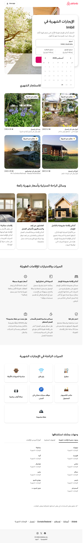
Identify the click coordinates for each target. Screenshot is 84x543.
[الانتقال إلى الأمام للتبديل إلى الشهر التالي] (45, 58)
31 (62, 85)
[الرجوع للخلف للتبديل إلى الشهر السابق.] (70, 58)
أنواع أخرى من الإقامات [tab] (33, 440)
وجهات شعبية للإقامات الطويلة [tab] (68, 440)
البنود (37, 539)
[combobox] (55, 44)
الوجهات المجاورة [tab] (49, 440)
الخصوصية (44, 539)
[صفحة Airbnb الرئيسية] (72, 3)
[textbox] (65, 52)
